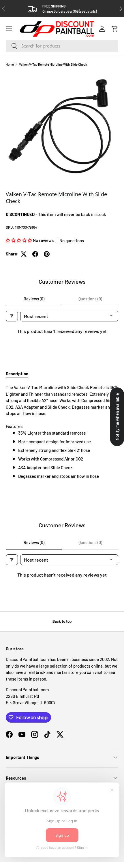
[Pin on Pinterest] (46, 254)
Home (10, 64)
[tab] (17, 373)
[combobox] (62, 46)
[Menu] (9, 28)
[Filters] (12, 316)
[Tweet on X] (23, 254)
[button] (114, 28)
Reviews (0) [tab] (34, 298)
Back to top (62, 621)
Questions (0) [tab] (90, 298)
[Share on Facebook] (35, 254)
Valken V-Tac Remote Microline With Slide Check (53, 64)
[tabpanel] (62, 431)
